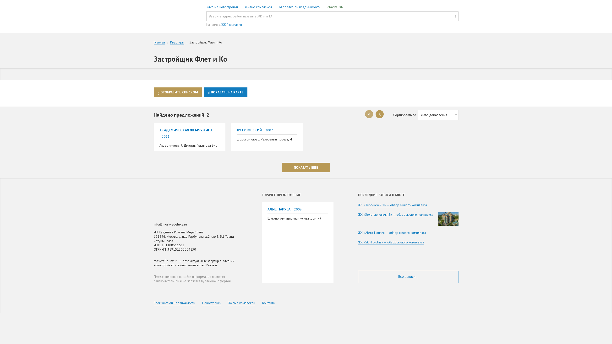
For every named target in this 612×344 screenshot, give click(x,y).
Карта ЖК (336, 7)
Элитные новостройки (222, 7)
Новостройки (211, 303)
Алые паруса (279, 209)
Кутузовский (249, 130)
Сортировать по (404, 115)
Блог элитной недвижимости (299, 7)
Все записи (407, 276)
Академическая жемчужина (186, 130)
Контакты (268, 303)
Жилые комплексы (258, 7)
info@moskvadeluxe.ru (170, 224)
